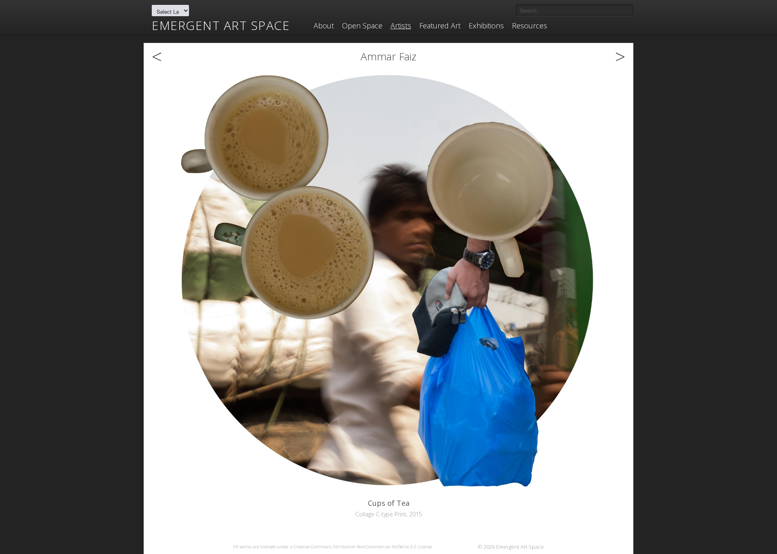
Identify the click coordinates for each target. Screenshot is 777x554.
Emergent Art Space (221, 25)
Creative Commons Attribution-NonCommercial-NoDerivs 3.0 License (363, 546)
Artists (401, 25)
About (324, 25)
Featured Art (440, 25)
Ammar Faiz (388, 56)
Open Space (362, 25)
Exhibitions (486, 25)
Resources (529, 25)
